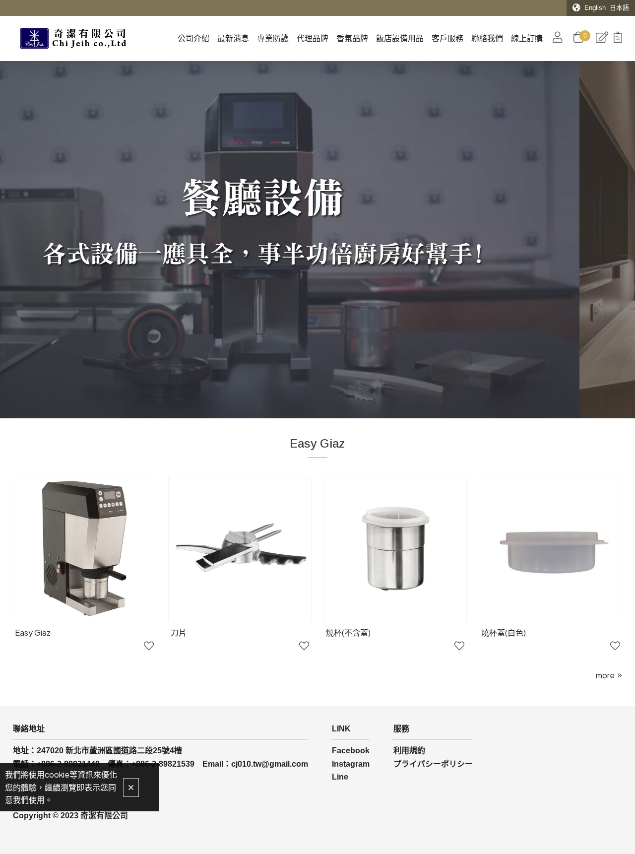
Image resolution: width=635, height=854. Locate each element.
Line (340, 777)
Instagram (351, 764)
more (605, 675)
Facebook (351, 750)
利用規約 (409, 750)
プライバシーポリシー (433, 764)
